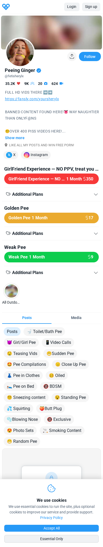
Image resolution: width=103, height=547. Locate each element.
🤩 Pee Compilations (26, 364)
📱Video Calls (58, 342)
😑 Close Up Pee (70, 364)
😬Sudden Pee (60, 353)
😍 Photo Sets (20, 430)
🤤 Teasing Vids (22, 353)
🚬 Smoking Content (62, 430)
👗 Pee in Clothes (23, 375)
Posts (12, 331)
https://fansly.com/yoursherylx (32, 99)
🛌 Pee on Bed (20, 386)
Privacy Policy (51, 518)
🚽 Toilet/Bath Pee (44, 331)
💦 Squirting (18, 408)
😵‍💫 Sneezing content (26, 397)
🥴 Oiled (57, 375)
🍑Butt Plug (50, 408)
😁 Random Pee (22, 441)
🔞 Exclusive (59, 419)
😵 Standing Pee (70, 397)
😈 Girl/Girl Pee (21, 342)
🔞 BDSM (52, 386)
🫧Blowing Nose (22, 419)
